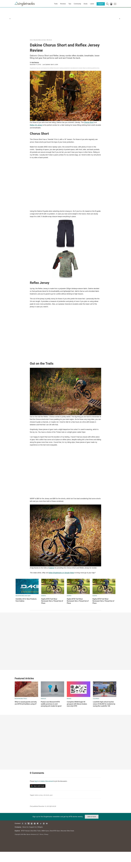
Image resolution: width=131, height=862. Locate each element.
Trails (56, 4)
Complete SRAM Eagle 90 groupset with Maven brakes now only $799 (77, 704)
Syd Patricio (35, 62)
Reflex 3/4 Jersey (36, 125)
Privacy (46, 834)
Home (31, 40)
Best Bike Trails (36, 831)
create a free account (46, 781)
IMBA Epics (45, 831)
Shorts (43, 595)
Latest (92, 4)
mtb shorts (46, 795)
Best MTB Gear (55, 831)
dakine (37, 795)
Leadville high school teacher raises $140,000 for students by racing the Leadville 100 (104, 704)
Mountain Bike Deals (67, 831)
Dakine (51, 568)
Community (77, 4)
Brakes (69, 698)
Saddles (43, 698)
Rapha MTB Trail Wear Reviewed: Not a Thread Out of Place (52, 601)
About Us (25, 827)
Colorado (96, 698)
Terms (41, 834)
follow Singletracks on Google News (61, 572)
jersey (41, 795)
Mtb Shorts (49, 40)
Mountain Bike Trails (21, 698)
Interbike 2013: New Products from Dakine (26, 600)
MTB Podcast (25, 831)
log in (36, 781)
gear (51, 795)
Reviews (63, 4)
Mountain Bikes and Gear (40, 40)
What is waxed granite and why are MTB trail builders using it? (26, 703)
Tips (69, 4)
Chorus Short (89, 122)
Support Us (32, 827)
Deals (85, 4)
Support (100, 4)
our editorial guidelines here (92, 68)
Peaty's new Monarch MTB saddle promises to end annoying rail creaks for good (51, 704)
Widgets (40, 827)
